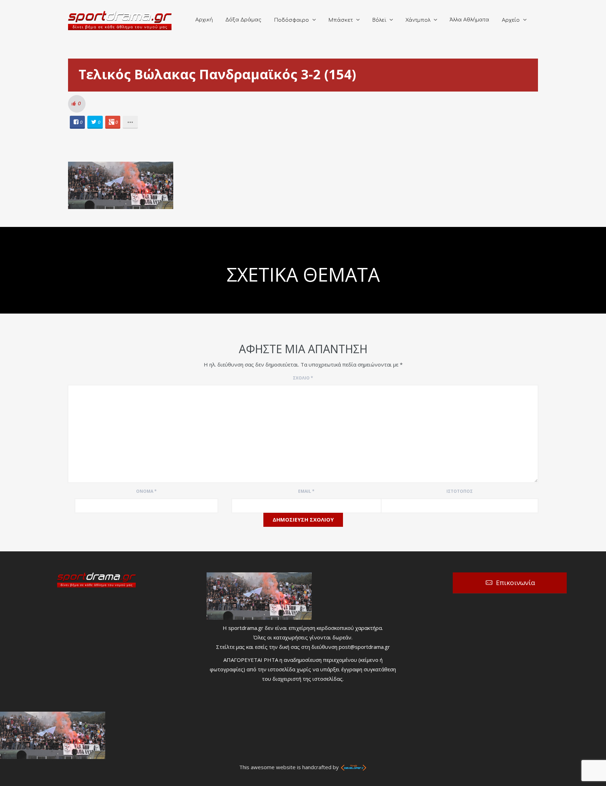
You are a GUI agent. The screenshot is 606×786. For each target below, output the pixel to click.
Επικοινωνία (515, 582)
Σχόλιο (303, 378)
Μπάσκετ (340, 20)
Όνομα (146, 491)
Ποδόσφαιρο (291, 20)
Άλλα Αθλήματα (469, 19)
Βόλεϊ (379, 20)
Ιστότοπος (459, 491)
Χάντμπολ (417, 20)
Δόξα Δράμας (243, 19)
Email (306, 491)
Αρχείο (511, 20)
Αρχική (204, 19)
